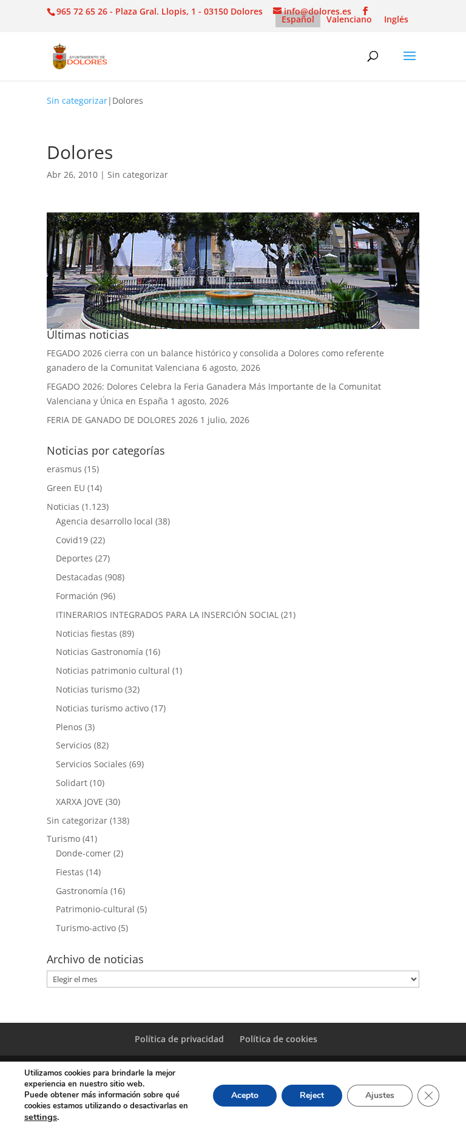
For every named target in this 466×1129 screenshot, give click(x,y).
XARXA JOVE (79, 801)
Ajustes (379, 1095)
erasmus (64, 469)
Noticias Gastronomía (99, 651)
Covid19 (72, 540)
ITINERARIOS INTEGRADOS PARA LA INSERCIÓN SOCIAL (167, 614)
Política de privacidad (179, 1039)
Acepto (244, 1095)
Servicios (74, 745)
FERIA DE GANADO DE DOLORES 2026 (122, 419)
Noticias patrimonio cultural (113, 670)
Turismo (63, 838)
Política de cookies (278, 1039)
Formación (77, 596)
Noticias (63, 506)
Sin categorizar (77, 100)
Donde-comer (83, 853)
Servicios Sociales (91, 764)
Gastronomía (82, 891)
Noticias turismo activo (102, 708)
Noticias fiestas (86, 633)
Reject (312, 1095)
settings (40, 1116)
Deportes (74, 558)
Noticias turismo (89, 689)
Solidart (71, 782)
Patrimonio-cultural (95, 909)
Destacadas (79, 577)
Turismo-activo (86, 928)
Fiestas (70, 872)
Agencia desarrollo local (104, 521)
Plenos (69, 727)
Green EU (66, 487)
